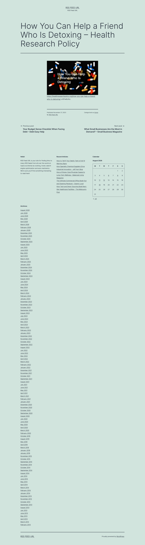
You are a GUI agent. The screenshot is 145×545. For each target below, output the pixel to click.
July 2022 (23, 350)
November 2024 (26, 270)
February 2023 (25, 330)
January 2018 (25, 450)
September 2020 (26, 413)
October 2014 (25, 467)
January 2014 (25, 493)
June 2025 (24, 250)
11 (99, 180)
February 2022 (25, 365)
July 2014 (23, 476)
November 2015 (26, 456)
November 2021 (26, 373)
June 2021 (24, 387)
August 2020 (25, 416)
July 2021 (23, 385)
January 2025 (25, 264)
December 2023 (26, 302)
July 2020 (23, 419)
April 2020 (24, 427)
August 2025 (25, 244)
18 (99, 185)
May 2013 (23, 516)
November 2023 (26, 304)
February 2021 (25, 399)
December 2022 (26, 336)
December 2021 (26, 370)
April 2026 (24, 222)
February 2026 (25, 227)
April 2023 (24, 324)
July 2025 (23, 247)
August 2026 (25, 210)
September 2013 (26, 505)
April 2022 (24, 359)
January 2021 (25, 402)
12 (104, 180)
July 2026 (23, 213)
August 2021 (24, 382)
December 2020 (26, 405)
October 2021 (25, 376)
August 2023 (25, 313)
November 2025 (26, 236)
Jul (96, 199)
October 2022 (25, 342)
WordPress (120, 536)
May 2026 (24, 219)
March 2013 (24, 522)
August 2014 (24, 473)
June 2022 (24, 353)
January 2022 (25, 367)
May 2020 (24, 424)
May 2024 (24, 287)
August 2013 (24, 507)
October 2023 (25, 307)
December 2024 (26, 267)
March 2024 (24, 293)
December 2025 (26, 233)
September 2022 (26, 344)
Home (96, 112)
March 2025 (24, 259)
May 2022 (24, 356)
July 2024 (24, 282)
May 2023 (24, 322)
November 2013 (26, 499)
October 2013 (25, 502)
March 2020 (24, 430)
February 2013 (25, 525)
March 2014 (24, 487)
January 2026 (25, 230)
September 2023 (26, 310)
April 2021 (24, 393)
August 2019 (24, 439)
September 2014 (26, 470)
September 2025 (26, 242)
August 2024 (25, 279)
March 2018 (24, 447)
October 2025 (25, 239)
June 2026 (24, 216)
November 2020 (26, 407)
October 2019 (25, 436)
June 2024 (24, 284)
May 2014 (23, 482)
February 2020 (25, 433)
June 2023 (24, 319)
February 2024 (25, 296)
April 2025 (24, 256)
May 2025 (24, 253)
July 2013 (23, 510)
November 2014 (26, 465)
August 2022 (25, 347)
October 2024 (25, 273)
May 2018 (23, 442)
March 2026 (24, 224)
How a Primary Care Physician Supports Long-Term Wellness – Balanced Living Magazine (71, 175)
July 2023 (23, 316)
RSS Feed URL (72, 7)
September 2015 (26, 462)
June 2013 (24, 513)
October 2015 (25, 459)
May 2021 (23, 390)
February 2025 (25, 262)
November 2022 (26, 339)
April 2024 (24, 290)
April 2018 (24, 445)
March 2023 (24, 327)
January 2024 (25, 299)
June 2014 (24, 479)
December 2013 (26, 496)
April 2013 (24, 519)
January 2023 (25, 333)
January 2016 (25, 453)
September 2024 (26, 276)
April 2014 (24, 485)
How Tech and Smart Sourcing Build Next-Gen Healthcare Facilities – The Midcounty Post (72, 189)
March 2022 (24, 362)
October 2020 (25, 410)
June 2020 (24, 422)
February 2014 (25, 490)
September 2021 (26, 379)
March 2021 (24, 396)
